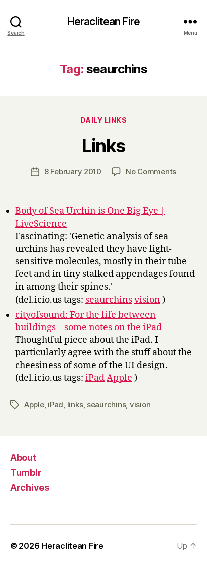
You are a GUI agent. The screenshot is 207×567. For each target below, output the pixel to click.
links (75, 404)
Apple (119, 378)
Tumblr (25, 472)
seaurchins (108, 300)
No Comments (151, 171)
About (23, 457)
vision (147, 300)
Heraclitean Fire (103, 21)
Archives (29, 487)
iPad (95, 378)
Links (103, 145)
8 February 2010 (72, 171)
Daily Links (103, 120)
